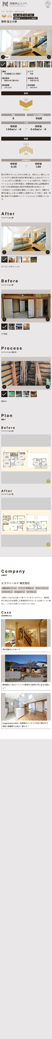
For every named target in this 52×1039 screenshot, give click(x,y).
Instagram (18, 592)
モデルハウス (41, 588)
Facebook (6, 592)
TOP (2, 11)
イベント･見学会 (25, 588)
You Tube (30, 592)
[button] (49, 57)
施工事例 (10, 11)
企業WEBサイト (8, 588)
